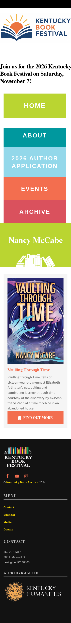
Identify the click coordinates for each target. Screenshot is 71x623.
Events (34, 189)
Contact (9, 507)
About (35, 135)
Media (8, 522)
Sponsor (9, 514)
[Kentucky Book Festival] (18, 465)
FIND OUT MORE (38, 417)
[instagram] (26, 475)
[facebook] (7, 475)
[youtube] (17, 475)
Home (35, 105)
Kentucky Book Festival (22, 482)
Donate (8, 529)
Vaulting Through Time (28, 370)
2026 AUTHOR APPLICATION (34, 162)
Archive (34, 211)
